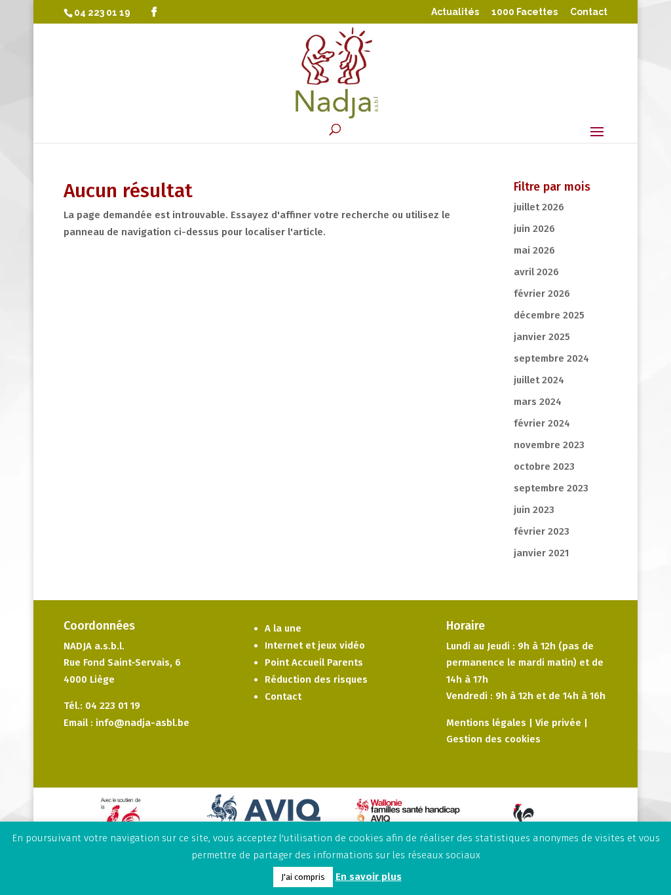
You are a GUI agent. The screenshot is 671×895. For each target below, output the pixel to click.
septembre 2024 (551, 358)
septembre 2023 (551, 488)
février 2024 (542, 423)
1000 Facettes (524, 12)
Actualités (455, 12)
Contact (588, 12)
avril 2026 (536, 272)
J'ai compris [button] (303, 877)
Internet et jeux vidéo (315, 645)
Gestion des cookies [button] (493, 739)
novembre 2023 (549, 445)
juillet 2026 (539, 207)
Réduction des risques (316, 679)
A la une (283, 628)
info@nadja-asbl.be (142, 723)
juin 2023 (534, 510)
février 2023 (541, 531)
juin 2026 (534, 229)
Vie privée (558, 723)
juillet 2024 (539, 380)
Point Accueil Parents (314, 662)
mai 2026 (534, 250)
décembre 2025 (549, 315)
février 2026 (542, 293)
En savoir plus (369, 877)
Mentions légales (486, 723)
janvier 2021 (541, 553)
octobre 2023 (544, 466)
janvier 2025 (542, 337)
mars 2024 (538, 402)
